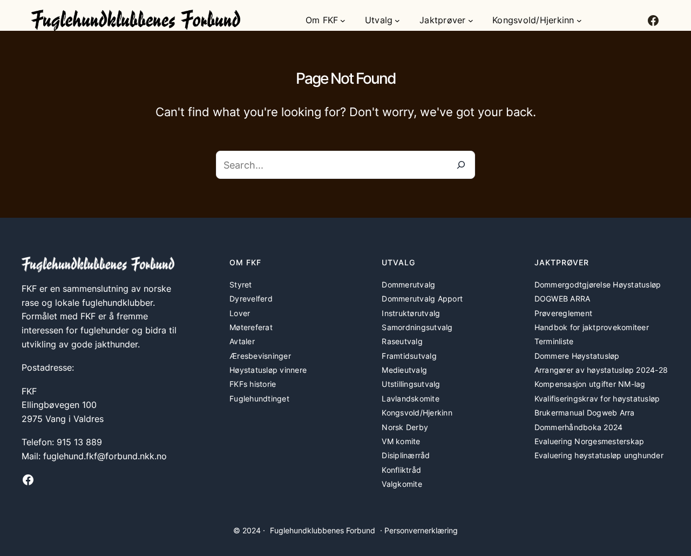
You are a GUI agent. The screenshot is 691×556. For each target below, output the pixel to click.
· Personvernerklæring (419, 530)
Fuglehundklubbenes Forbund (322, 530)
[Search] (461, 164)
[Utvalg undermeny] (397, 20)
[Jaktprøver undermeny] (470, 20)
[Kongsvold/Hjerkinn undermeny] (579, 20)
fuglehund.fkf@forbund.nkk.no (105, 456)
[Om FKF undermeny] (343, 20)
